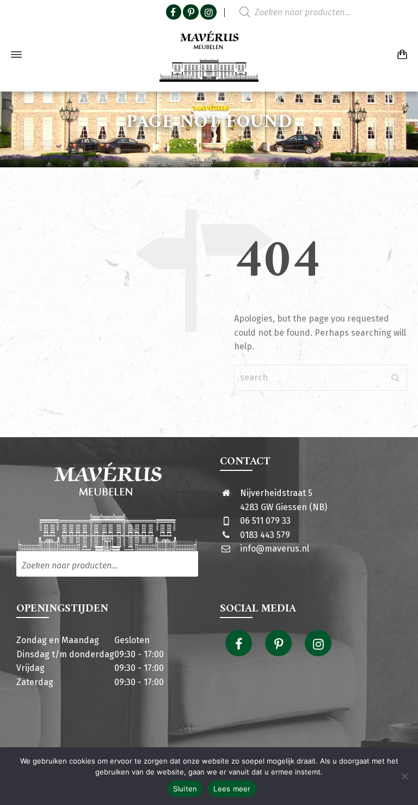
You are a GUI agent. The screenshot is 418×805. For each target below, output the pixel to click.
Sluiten (185, 788)
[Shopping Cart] (400, 55)
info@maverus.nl (274, 548)
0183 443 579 (265, 535)
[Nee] (404, 776)
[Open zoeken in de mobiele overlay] (303, 12)
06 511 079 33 (265, 521)
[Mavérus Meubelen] (209, 54)
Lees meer (231, 788)
